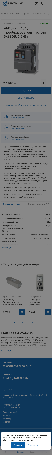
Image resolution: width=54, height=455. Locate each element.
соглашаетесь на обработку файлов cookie (25, 436)
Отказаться (33, 445)
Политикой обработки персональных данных (22, 438)
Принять (18, 445)
